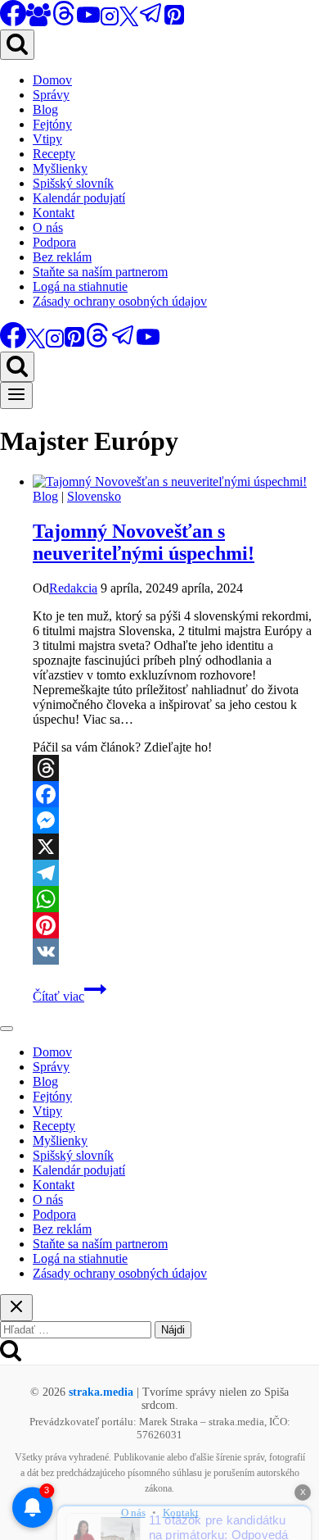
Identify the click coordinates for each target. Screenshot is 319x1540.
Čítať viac (69, 996)
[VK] (176, 951)
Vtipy (47, 139)
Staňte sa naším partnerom (100, 272)
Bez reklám (62, 257)
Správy (51, 95)
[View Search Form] (17, 45)
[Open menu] (16, 395)
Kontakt (53, 213)
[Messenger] (176, 820)
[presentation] (176, 482)
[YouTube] (88, 22)
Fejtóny (52, 124)
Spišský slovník (73, 183)
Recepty (54, 154)
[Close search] (16, 1307)
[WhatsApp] (176, 899)
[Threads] (64, 22)
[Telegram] (151, 22)
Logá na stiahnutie (80, 286)
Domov (52, 80)
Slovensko (94, 496)
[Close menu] (6, 1028)
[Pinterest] (174, 22)
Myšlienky (60, 168)
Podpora (54, 242)
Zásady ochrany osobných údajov (120, 301)
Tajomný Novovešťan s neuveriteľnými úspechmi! (143, 542)
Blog (45, 109)
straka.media (101, 1392)
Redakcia (73, 588)
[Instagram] (109, 22)
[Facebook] (176, 794)
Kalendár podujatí (79, 198)
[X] (128, 22)
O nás (48, 227)
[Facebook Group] (38, 22)
